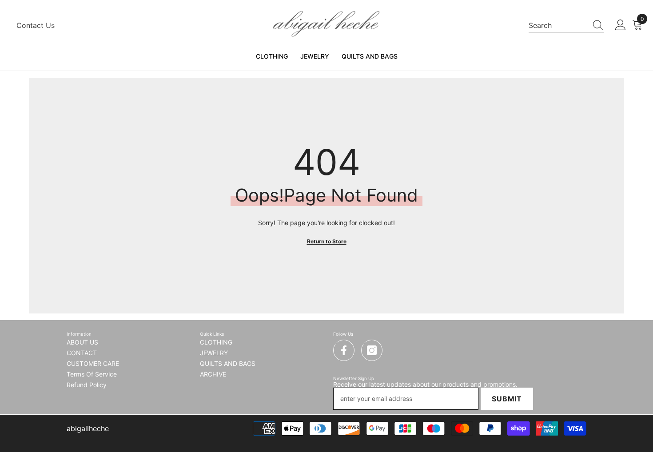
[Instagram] (371, 350)
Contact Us (35, 25)
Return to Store (326, 241)
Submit (507, 398)
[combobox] (558, 25)
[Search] (566, 25)
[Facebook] (343, 350)
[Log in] (620, 25)
